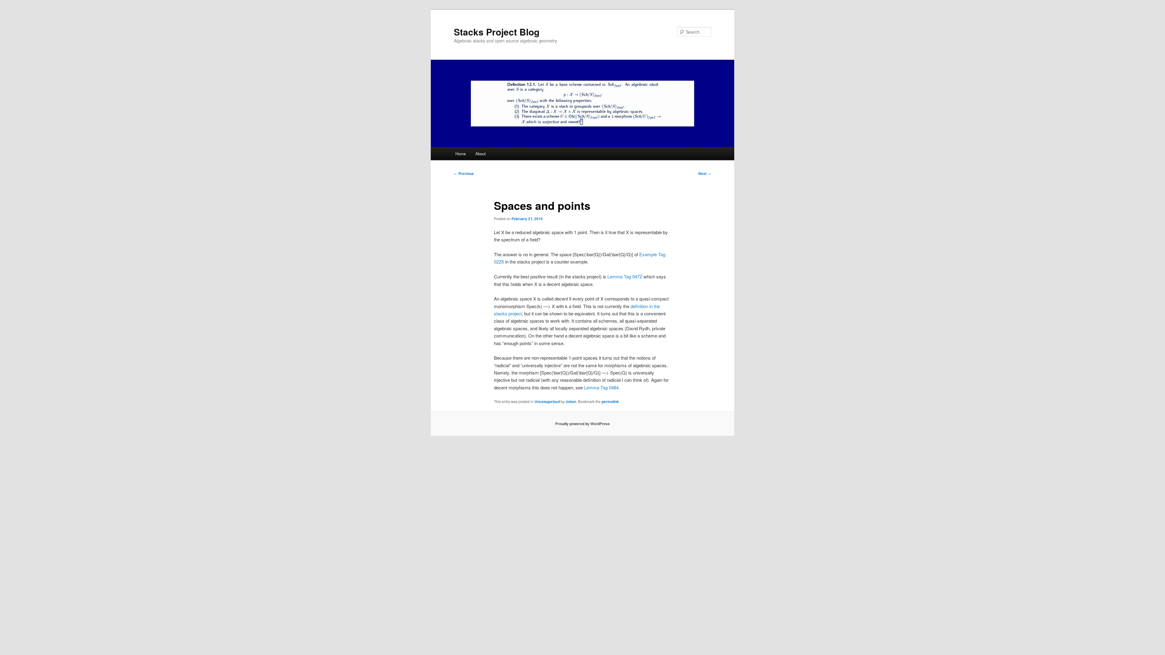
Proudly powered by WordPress (582, 423)
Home (460, 153)
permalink (610, 401)
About (480, 153)
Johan (571, 401)
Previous (464, 173)
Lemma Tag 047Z (624, 276)
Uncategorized (547, 401)
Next (704, 173)
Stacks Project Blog (496, 31)
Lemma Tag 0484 (601, 387)
